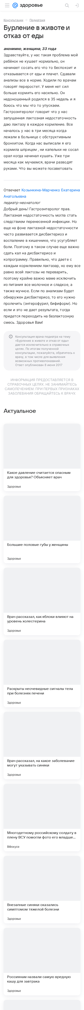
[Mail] (15, 5)
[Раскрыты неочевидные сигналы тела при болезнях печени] (42, 673)
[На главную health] (30, 5)
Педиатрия (37, 20)
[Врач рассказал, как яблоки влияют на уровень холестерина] (42, 601)
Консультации (13, 20)
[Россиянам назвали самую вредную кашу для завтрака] (42, 961)
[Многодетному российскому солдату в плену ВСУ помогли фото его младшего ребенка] (42, 817)
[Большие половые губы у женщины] (42, 529)
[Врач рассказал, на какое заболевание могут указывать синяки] (42, 745)
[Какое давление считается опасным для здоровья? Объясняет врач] (42, 457)
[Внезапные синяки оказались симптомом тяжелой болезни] (42, 889)
